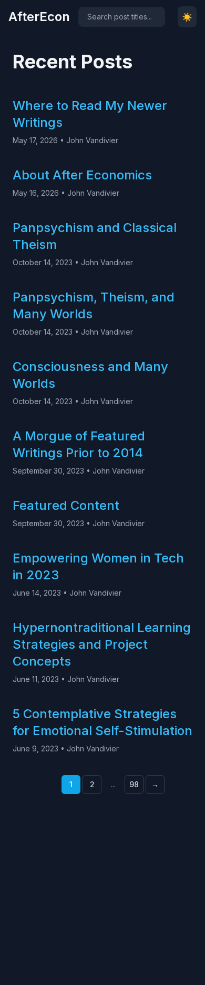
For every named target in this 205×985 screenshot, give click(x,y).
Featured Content (66, 505)
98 (134, 784)
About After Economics (82, 175)
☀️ (187, 17)
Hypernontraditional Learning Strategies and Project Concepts (102, 644)
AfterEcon (39, 16)
